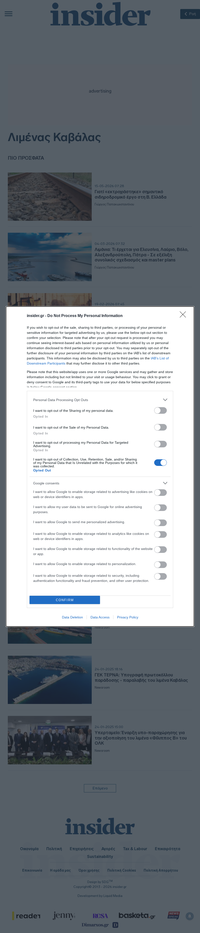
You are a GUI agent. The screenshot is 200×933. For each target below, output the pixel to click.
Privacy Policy (127, 617)
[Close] (184, 316)
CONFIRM (65, 600)
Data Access (100, 617)
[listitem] (100, 399)
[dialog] (100, 466)
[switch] (160, 410)
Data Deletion (72, 617)
